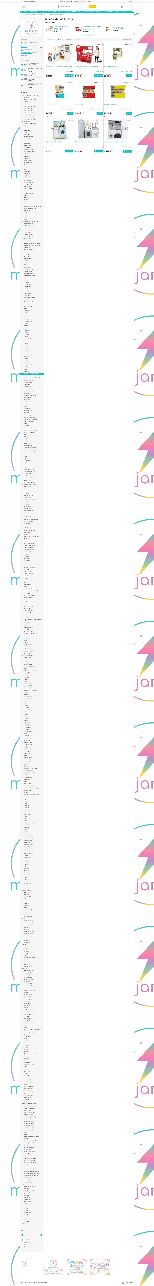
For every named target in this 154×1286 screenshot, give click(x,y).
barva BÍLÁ (26, 907)
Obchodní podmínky (65, 1)
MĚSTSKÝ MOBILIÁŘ (26, 517)
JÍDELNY (24, 944)
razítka (25, 423)
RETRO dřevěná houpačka (30, 1152)
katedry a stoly (27, 145)
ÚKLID (23, 1184)
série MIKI (26, 899)
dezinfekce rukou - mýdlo (30, 1162)
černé (26, 716)
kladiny (25, 1084)
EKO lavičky (27, 539)
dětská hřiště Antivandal (29, 1106)
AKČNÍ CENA (27, 1242)
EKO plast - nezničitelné (30, 554)
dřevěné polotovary (29, 823)
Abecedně (76, 40)
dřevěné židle (27, 186)
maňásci (26, 439)
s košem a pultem (28, 137)
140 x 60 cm (27, 350)
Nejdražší (69, 40)
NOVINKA (27, 1244)
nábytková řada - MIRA (29, 115)
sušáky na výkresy (28, 844)
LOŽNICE (26, 326)
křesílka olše (27, 534)
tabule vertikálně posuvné (30, 686)
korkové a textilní (28, 757)
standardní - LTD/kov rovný (30, 986)
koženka (27, 282)
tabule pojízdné (27, 751)
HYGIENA (24, 1156)
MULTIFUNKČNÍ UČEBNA (29, 152)
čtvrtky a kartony (28, 812)
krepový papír (27, 814)
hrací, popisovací (28, 254)
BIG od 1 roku (28, 473)
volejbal (26, 1067)
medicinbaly (27, 1062)
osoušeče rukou (28, 1182)
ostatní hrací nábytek (29, 391)
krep (26, 360)
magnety (26, 781)
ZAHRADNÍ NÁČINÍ (28, 664)
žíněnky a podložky (28, 302)
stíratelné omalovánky (29, 426)
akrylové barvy (27, 875)
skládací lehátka (28, 339)
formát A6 (27, 807)
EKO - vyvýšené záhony (29, 543)
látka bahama (28, 291)
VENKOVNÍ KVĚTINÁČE (29, 595)
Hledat (92, 6)
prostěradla (27, 363)
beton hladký (28, 571)
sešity (25, 818)
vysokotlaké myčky (28, 1193)
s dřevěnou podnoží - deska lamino (32, 243)
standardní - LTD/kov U (29, 990)
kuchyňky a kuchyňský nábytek (31, 373)
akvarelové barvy (28, 849)
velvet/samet (28, 287)
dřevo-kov (26, 556)
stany (25, 369)
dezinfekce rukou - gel (29, 1160)
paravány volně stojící (29, 697)
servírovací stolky (28, 916)
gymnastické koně (28, 1093)
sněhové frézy (27, 1197)
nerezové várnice (28, 966)
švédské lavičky (28, 1080)
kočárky (26, 434)
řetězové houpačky (28, 1128)
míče (25, 219)
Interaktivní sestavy (28, 786)
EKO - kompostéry (28, 547)
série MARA (26, 901)
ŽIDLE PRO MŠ (27, 256)
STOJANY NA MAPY (28, 237)
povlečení (26, 356)
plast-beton (27, 563)
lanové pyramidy (28, 1149)
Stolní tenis (26, 1075)
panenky (26, 437)
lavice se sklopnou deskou (30, 123)
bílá (105, 79)
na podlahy (26, 1206)
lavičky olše (27, 524)
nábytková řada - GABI (29, 110)
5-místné (26, 202)
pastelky (26, 855)
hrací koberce (27, 402)
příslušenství (27, 629)
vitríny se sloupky (28, 627)
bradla (25, 1102)
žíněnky (25, 1038)
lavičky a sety (27, 497)
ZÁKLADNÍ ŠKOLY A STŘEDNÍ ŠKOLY (30, 95)
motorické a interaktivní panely (31, 1136)
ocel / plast (27, 647)
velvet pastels (28, 289)
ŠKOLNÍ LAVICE (27, 121)
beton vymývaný (29, 573)
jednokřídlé (27, 608)
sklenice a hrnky (28, 964)
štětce (25, 881)
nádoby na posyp (28, 1202)
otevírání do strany (29, 610)
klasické (27, 343)
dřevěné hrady (27, 389)
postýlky (26, 328)
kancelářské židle (28, 975)
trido (26, 467)
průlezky (26, 1134)
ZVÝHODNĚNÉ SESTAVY (29, 269)
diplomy (26, 515)
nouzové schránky (28, 1014)
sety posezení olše (28, 521)
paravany (26, 371)
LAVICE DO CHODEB (28, 193)
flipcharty (26, 764)
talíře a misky (27, 962)
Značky (24, 1223)
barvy (26, 877)
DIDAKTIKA (26, 413)
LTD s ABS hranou (29, 226)
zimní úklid (26, 1195)
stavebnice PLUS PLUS (29, 471)
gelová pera (27, 871)
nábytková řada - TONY (29, 119)
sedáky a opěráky (28, 234)
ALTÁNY (25, 668)
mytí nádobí (27, 1221)
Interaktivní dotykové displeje (31, 788)
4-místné (26, 200)
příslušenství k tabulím (29, 773)
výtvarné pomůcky (28, 853)
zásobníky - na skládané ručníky (31, 1173)
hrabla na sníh (27, 1199)
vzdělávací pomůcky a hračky (31, 430)
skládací (26, 1049)
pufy (25, 217)
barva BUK (26, 903)
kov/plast (26, 578)
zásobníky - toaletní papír (30, 1169)
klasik (25, 1043)
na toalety (26, 1210)
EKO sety (26, 541)
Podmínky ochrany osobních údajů (82, 1)
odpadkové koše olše (29, 530)
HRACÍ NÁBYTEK (27, 367)
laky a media (28, 879)
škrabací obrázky (28, 428)
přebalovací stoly (29, 319)
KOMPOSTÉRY (27, 593)
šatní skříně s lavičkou (29, 938)
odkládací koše (28, 232)
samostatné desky (28, 223)
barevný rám (28, 738)
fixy (25, 866)
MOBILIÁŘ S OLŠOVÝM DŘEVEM (31, 519)
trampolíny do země (28, 1143)
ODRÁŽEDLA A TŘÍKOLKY (29, 482)
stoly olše (26, 526)
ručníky (26, 323)
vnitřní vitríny (27, 660)
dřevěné (27, 332)
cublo (26, 456)
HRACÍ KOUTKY (27, 393)
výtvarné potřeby (28, 840)
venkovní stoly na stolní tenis (31, 1141)
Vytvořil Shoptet (129, 1282)
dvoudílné (26, 679)
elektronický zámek (29, 1010)
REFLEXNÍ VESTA (27, 506)
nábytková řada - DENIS (29, 106)
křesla (25, 213)
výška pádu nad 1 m (29, 1112)
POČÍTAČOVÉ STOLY (28, 154)
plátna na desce (28, 886)
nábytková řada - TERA (29, 117)
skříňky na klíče (27, 1003)
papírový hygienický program (31, 1175)
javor (112, 79)
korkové (26, 604)
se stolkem (27, 204)
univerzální (26, 1041)
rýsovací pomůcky (28, 771)
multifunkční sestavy (29, 1147)
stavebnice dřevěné (29, 469)
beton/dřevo (27, 576)
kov (25, 582)
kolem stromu (27, 584)
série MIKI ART (27, 897)
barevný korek (28, 731)
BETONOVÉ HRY (27, 653)
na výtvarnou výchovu (29, 912)
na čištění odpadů (28, 1212)
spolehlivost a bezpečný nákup (28, 52)
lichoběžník (27, 176)
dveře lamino (27, 927)
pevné (25, 128)
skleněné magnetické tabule (31, 768)
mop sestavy (27, 1188)
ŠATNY (23, 918)
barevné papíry (28, 810)
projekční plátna (28, 790)
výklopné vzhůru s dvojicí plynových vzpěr (33, 620)
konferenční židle (28, 977)
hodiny (25, 406)
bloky (25, 816)
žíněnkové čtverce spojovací (31, 1054)
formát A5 (27, 805)
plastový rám (28, 727)
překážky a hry (27, 295)
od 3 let (26, 476)
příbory (26, 960)
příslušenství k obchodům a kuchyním (33, 378)
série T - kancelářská (29, 910)
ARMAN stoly (28, 104)
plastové (26, 252)
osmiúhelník (27, 173)
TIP (25, 1247)
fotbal (25, 1060)
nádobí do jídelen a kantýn (30, 957)
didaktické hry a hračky (29, 415)
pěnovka (26, 834)
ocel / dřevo (27, 638)
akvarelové (27, 860)
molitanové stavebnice (29, 280)
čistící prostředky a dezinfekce (31, 1204)
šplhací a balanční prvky (29, 1123)
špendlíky (26, 779)
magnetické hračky (28, 421)
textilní (25, 602)
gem (26, 463)
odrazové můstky (28, 1082)
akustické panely (28, 994)
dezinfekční (27, 1219)
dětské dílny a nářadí (29, 380)
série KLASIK (27, 892)
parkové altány (27, 1119)
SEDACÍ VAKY (27, 210)
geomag (27, 458)
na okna (26, 1208)
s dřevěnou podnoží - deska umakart (33, 245)
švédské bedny (27, 1078)
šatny (25, 308)
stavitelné (26, 134)
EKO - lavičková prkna (29, 550)
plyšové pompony (28, 838)
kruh (25, 169)
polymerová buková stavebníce (31, 450)
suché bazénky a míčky (29, 304)
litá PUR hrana (28, 230)
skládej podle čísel (29, 478)
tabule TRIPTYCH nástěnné (30, 690)
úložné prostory (28, 354)
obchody (26, 376)
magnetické (27, 600)
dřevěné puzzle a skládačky (31, 417)
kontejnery (26, 992)
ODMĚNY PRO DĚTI (28, 510)
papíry (25, 799)
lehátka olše (27, 532)
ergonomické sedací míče (30, 979)
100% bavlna (28, 293)
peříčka (26, 831)
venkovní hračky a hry (29, 500)
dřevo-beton (27, 560)
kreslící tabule (27, 387)
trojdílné (26, 681)
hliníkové (26, 587)
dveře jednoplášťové (29, 923)
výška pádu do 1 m (28, 1110)
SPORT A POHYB (26, 1021)
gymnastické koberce (29, 1086)
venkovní (26, 766)
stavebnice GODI (28, 445)
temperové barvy (28, 851)
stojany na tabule (28, 784)
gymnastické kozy (28, 1091)
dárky (25, 513)
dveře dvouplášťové (29, 925)
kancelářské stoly (28, 981)
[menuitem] (29, 12)
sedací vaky (27, 400)
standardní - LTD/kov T (29, 988)
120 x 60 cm (27, 345)
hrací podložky (27, 397)
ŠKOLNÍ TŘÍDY (27, 97)
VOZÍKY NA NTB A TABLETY (30, 208)
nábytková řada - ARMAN (30, 100)
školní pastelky (28, 857)
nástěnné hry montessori (30, 395)
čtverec (26, 165)
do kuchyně (27, 1215)
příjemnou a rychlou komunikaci (28, 46)
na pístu (26, 141)
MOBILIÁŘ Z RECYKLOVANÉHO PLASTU (33, 537)
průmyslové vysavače (29, 1191)
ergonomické (27, 139)
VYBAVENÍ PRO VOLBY (29, 655)
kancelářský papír (28, 999)
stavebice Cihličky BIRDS (30, 447)
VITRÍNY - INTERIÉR (28, 597)
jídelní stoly (26, 949)
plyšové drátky (27, 836)
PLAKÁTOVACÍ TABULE (29, 631)
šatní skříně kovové (28, 921)
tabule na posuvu (28, 684)
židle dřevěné (27, 258)
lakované (26, 692)
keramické (26, 694)
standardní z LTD (28, 984)
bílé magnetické (29, 613)
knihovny (26, 914)
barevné (27, 263)
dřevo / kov (27, 158)
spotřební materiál (28, 997)
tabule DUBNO (27, 673)
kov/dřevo (26, 580)
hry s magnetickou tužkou (30, 419)
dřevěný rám (28, 723)
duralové (27, 330)
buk (108, 79)
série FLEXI (26, 894)
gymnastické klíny (28, 1089)
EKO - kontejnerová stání (30, 545)
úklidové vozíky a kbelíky (30, 1186)
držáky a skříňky (28, 321)
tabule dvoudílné (28, 688)
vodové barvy (27, 847)
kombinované (27, 760)
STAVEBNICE (27, 441)
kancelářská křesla (28, 973)
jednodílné (26, 677)
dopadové (26, 1052)
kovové (26, 337)
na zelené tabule (28, 777)
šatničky (27, 310)
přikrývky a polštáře (29, 365)
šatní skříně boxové (28, 934)
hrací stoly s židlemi (29, 273)
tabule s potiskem (28, 742)
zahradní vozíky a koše (29, 666)
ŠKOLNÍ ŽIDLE (27, 130)
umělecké (27, 862)
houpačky (26, 504)
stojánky (27, 864)
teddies (26, 465)
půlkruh (26, 178)
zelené (26, 705)
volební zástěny (28, 657)
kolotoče (26, 1132)
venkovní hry (27, 1154)
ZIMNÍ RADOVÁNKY (28, 508)
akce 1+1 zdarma (28, 1005)
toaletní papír (27, 1180)
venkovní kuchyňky (28, 495)
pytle (25, 215)
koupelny (26, 317)
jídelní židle (26, 951)
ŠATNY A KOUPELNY (28, 306)
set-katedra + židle (28, 150)
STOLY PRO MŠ (27, 241)
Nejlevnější (60, 40)
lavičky (26, 313)
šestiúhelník (27, 171)
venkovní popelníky (29, 651)
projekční (26, 718)
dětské (26, 1047)
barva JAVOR (27, 905)
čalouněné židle (28, 184)
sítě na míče (27, 1071)
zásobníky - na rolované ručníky (31, 1171)
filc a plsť (26, 825)
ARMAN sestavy (28, 102)
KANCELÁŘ (24, 968)
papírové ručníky (28, 1178)
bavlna (26, 358)
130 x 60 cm (27, 347)
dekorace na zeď (28, 404)
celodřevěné (27, 156)
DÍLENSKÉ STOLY (28, 160)
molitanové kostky (28, 300)
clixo (26, 454)
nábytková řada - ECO (29, 108)
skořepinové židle (28, 191)
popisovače (27, 873)
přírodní (26, 260)
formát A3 (27, 801)
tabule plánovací (28, 744)
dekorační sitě (27, 408)
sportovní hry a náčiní (29, 1023)
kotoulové (26, 1045)
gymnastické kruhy (28, 1095)
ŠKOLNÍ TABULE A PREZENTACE (29, 671)
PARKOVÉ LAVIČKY (28, 565)
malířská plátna (27, 884)
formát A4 (27, 803)
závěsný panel (27, 1018)
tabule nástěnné (28, 699)
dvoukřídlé (26, 623)
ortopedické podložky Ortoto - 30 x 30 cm (33, 1033)
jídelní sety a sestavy (29, 947)
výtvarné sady (27, 842)
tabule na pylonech (28, 675)
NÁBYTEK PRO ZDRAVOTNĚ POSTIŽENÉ (33, 206)
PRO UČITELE (27, 143)
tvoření (25, 821)
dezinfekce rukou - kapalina (30, 1158)
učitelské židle (27, 147)
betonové (26, 636)
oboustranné (27, 625)
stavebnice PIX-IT (28, 480)
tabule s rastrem (28, 749)
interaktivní (27, 762)
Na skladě (27, 1240)
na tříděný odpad (28, 644)
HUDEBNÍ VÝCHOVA (28, 410)
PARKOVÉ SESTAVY (28, 552)
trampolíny (26, 1099)
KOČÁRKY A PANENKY (29, 432)
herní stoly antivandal (29, 1108)
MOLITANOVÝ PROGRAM (29, 276)
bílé (25, 703)
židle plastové (27, 267)
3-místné (26, 197)
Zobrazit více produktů (88, 35)
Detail (129, 75)
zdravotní (27, 352)
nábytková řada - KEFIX (29, 113)
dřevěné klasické (28, 271)
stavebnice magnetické (30, 452)
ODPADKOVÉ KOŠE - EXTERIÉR (31, 634)
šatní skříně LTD (27, 929)
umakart (27, 228)
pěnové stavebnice (29, 278)
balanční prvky (27, 384)
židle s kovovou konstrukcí (30, 265)
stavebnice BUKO (28, 443)
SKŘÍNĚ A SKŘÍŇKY (26, 890)
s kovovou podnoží (28, 250)
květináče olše (27, 528)
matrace (26, 341)
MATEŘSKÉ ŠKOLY (26, 239)
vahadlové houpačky (29, 1125)
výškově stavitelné (28, 126)
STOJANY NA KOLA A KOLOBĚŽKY (32, 591)
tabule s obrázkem (28, 747)
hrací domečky (27, 487)
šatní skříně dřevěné (29, 931)
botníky (26, 315)
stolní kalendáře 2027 (29, 971)
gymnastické (27, 1069)
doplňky (26, 1073)
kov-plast (26, 558)
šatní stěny (26, 940)
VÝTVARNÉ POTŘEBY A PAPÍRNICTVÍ (30, 794)
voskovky (26, 868)
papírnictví (26, 797)
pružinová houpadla (28, 1130)
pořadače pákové (28, 1001)
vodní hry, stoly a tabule (30, 489)
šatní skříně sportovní (29, 936)
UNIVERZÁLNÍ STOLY (28, 163)
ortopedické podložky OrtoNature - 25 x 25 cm (33, 1030)
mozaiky (26, 829)
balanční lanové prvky (29, 1121)
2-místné (26, 195)
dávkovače (26, 1167)
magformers (28, 460)
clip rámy (26, 792)
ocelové (26, 640)
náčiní (25, 1027)
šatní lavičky (27, 942)
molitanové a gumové (29, 1065)
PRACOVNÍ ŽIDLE (27, 180)
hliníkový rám (28, 725)
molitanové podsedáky (29, 297)
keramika (26, 827)
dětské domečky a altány (30, 1117)
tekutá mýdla (27, 1165)
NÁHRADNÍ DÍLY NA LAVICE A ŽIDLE (31, 221)
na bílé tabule (27, 775)
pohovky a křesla (28, 382)
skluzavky (26, 1138)
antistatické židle (28, 189)
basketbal (26, 1058)
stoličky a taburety (28, 182)
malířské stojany (28, 888)
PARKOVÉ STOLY (28, 589)
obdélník (26, 167)
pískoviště (26, 502)
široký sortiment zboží (26, 49)
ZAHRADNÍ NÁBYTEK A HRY (30, 484)
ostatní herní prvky (28, 1115)
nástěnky (26, 662)
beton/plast (27, 569)
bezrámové (27, 729)
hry (25, 1025)
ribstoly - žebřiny (28, 1097)
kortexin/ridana (28, 284)
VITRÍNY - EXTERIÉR (28, 606)
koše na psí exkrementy (30, 649)
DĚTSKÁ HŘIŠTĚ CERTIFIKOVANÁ (30, 1104)
